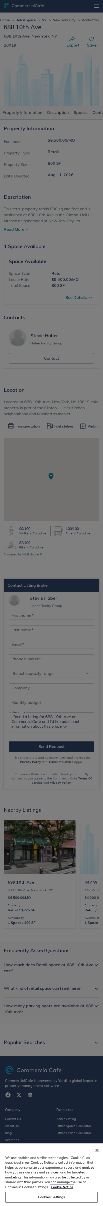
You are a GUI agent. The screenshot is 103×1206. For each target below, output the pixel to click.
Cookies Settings (51, 1197)
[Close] (97, 1150)
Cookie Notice (62, 1187)
